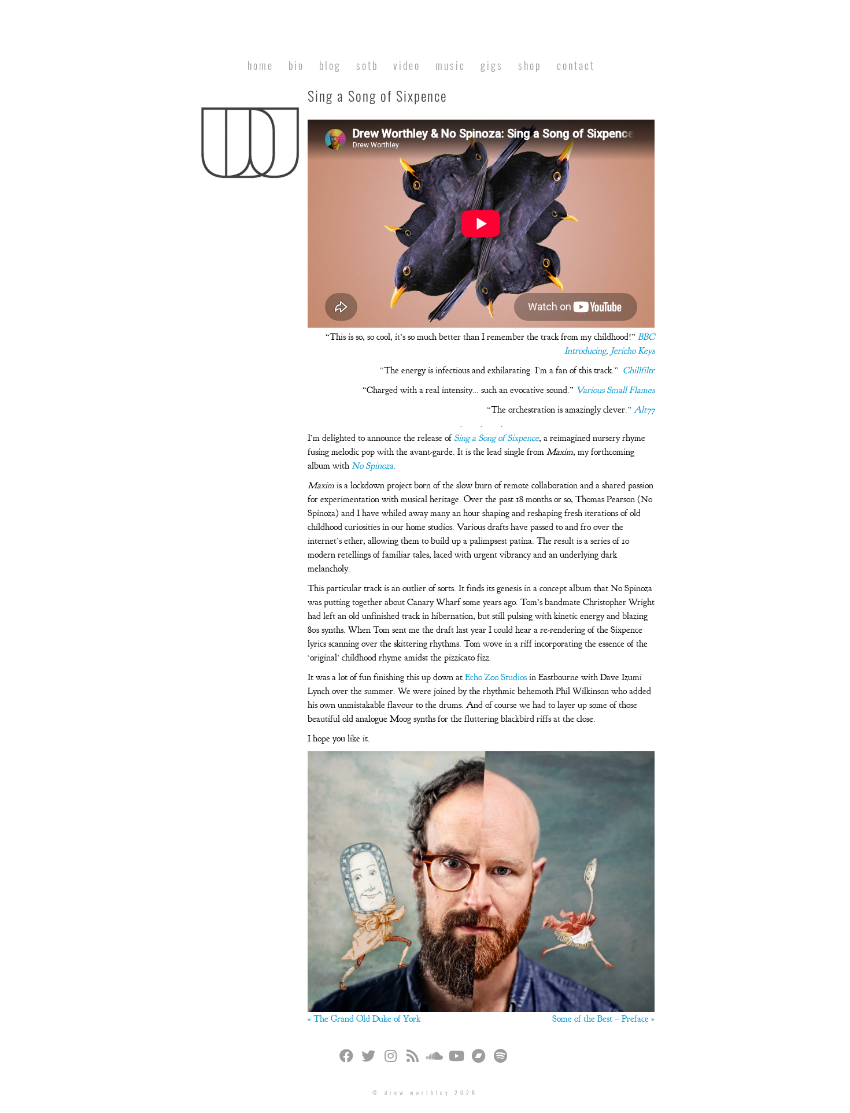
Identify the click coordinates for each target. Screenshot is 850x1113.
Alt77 (644, 409)
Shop (530, 65)
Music (450, 65)
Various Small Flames (615, 390)
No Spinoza (372, 466)
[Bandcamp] (478, 1057)
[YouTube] (456, 1057)
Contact (576, 65)
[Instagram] (390, 1057)
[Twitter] (368, 1057)
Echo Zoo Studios (496, 677)
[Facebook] (346, 1057)
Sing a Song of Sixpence (496, 438)
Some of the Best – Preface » (603, 1019)
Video (406, 65)
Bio (296, 65)
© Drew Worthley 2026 (425, 1092)
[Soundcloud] (434, 1057)
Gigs (492, 65)
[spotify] (500, 1057)
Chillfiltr (639, 370)
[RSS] (412, 1057)
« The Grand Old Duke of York (364, 1019)
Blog (330, 65)
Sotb (367, 65)
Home (260, 65)
